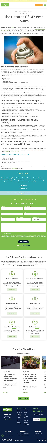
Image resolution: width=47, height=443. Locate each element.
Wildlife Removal (19, 423)
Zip (2, 217)
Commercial (19, 412)
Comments (3, 222)
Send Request (24, 241)
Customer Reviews (26, 417)
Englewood (30, 150)
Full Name (3, 206)
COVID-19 (26, 420)
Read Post (5, 392)
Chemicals (26, 422)
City (25, 212)
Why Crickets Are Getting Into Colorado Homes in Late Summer (10, 378)
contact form (14, 168)
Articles (25, 412)
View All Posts (23, 398)
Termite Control (19, 420)
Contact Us (38, 5)
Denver (12, 27)
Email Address (27, 206)
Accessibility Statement (14, 440)
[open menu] (44, 5)
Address (3, 212)
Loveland (7, 151)
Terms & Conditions (5, 440)
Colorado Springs (39, 150)
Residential (19, 410)
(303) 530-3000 (26, 245)
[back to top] (3, 435)
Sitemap (21, 440)
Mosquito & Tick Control (19, 418)
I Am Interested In (36, 217)
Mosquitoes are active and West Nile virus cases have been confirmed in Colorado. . (21, 1)
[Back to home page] (5, 5)
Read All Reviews (28, 194)
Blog (25, 414)
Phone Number (19, 217)
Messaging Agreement (6, 233)
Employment (26, 424)
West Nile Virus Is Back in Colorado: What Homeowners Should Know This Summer (30, 378)
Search (42, 419)
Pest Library (26, 410)
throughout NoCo (15, 151)
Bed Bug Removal (19, 415)
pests (35, 166)
